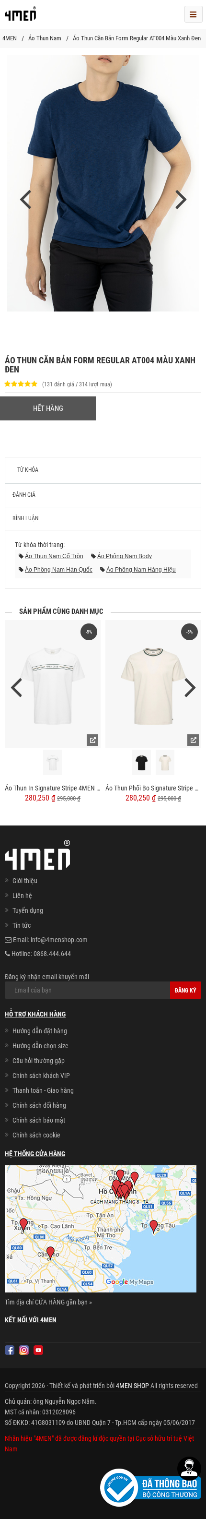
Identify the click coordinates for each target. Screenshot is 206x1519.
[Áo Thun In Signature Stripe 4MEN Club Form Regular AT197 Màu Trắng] (53, 684)
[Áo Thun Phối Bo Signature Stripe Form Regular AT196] (153, 684)
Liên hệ (22, 895)
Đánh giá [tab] (23, 494)
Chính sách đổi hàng (39, 1105)
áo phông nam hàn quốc (58, 569)
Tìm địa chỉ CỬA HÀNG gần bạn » (48, 1302)
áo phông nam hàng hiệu (141, 569)
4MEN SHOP (132, 1385)
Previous (15, 686)
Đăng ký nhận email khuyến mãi (47, 977)
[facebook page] (9, 1350)
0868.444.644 (52, 953)
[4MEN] (20, 17)
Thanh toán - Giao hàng (43, 1090)
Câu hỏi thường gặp (38, 1060)
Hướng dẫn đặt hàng (39, 1031)
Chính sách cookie (36, 1135)
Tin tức (21, 925)
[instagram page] (24, 1350)
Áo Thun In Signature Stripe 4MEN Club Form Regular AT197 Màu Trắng (53, 788)
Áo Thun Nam (44, 38)
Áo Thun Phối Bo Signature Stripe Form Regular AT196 (153, 788)
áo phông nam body (124, 556)
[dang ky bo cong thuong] (150, 1487)
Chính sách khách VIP (41, 1075)
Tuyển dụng (27, 910)
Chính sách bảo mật (38, 1120)
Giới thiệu (24, 881)
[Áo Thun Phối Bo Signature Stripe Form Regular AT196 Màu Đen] (142, 762)
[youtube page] (38, 1350)
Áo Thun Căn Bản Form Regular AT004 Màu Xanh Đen (137, 38)
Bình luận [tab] (25, 518)
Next (190, 686)
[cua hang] (100, 1230)
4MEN (9, 38)
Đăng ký (185, 990)
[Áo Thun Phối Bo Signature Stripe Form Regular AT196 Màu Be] (165, 762)
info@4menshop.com (59, 940)
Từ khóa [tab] (27, 469)
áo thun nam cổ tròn (54, 556)
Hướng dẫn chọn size (40, 1046)
